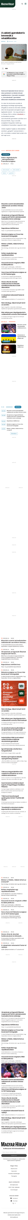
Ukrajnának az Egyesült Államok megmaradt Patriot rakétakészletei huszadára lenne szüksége (21, 339)
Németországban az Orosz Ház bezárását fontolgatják (15, 424)
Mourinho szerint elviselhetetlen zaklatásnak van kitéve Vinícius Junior (21, 328)
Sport (5, 331)
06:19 (3, 428)
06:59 (3, 411)
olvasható (20, 114)
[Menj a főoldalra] (7, 4)
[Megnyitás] (25, 3)
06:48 (3, 415)
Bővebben (14, 433)
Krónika (6, 351)
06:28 (3, 424)
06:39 (3, 421)
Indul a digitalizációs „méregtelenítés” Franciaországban (9, 159)
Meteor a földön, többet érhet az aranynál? (15, 429)
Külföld (6, 341)
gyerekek (11, 173)
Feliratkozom (14, 1155)
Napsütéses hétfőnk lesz (20, 346)
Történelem (5, 154)
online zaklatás (16, 169)
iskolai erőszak (6, 169)
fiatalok (4, 173)
